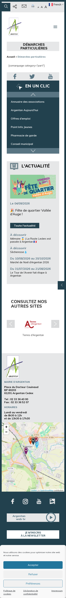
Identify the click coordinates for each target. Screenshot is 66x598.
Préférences (33, 583)
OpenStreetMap (46, 490)
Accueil (11, 56)
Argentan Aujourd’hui (24, 110)
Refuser (33, 574)
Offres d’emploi (20, 118)
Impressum (57, 590)
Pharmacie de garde (24, 135)
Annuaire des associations (27, 101)
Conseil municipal (22, 144)
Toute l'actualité (25, 225)
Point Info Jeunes (21, 127)
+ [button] (6, 427)
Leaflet (34, 490)
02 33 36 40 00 (19, 399)
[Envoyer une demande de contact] (24, 7)
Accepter (33, 565)
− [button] (6, 432)
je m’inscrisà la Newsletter (33, 534)
